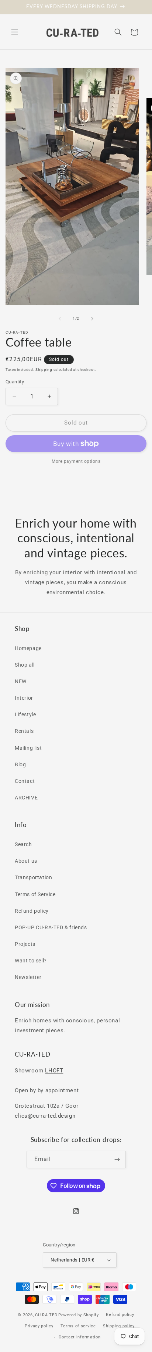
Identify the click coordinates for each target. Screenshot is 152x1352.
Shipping (43, 370)
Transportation (33, 877)
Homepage (28, 648)
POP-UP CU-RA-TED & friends (51, 927)
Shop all (25, 665)
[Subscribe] (117, 1159)
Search (23, 844)
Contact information (79, 1337)
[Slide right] (92, 319)
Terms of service (78, 1326)
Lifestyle (25, 714)
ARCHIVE (26, 798)
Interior (24, 698)
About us (26, 861)
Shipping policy (119, 1326)
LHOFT (54, 1070)
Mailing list (28, 748)
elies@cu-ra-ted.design (45, 1116)
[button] (15, 32)
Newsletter (28, 977)
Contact (25, 781)
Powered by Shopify (78, 1315)
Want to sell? (31, 961)
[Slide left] (60, 319)
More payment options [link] (76, 461)
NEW (21, 681)
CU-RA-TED (46, 1315)
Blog (20, 764)
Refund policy (32, 911)
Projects (25, 944)
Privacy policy (39, 1326)
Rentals (24, 731)
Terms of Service (35, 894)
